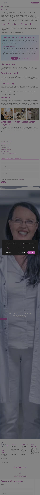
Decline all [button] (22, 252)
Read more (23, 244)
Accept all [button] (31, 252)
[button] (8, 252)
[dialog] (20, 247)
